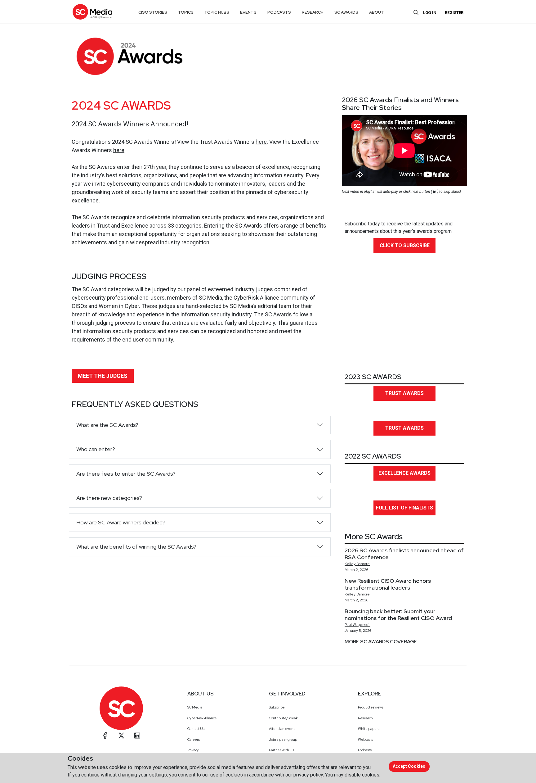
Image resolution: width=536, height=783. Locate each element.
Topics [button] (186, 12)
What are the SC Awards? (107, 424)
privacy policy (308, 775)
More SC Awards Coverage (381, 641)
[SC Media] (92, 11)
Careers (193, 739)
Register (454, 12)
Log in (429, 12)
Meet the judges (102, 376)
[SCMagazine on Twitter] (121, 735)
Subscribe (277, 707)
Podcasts (365, 750)
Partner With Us (281, 750)
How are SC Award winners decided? (120, 522)
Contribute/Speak (283, 718)
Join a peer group (283, 739)
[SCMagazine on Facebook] (105, 735)
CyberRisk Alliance (202, 718)
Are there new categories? (109, 497)
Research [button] (313, 12)
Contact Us (195, 728)
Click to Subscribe (405, 245)
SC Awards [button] (346, 12)
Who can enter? (95, 449)
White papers (368, 728)
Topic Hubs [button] (216, 12)
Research (365, 718)
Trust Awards (404, 393)
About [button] (376, 12)
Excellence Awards (404, 473)
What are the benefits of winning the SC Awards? (136, 546)
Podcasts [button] (279, 12)
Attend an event (282, 728)
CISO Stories (152, 12)
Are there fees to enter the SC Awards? (126, 473)
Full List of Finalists (404, 508)
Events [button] (248, 12)
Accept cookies (409, 766)
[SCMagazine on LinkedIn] (137, 735)
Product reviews (370, 707)
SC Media (194, 707)
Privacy (193, 750)
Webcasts (365, 739)
